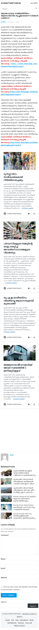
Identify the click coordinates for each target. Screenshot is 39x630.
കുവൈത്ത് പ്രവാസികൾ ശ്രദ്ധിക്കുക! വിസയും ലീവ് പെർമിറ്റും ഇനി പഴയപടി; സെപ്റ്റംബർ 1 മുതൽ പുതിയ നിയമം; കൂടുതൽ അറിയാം (24, 492)
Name (3, 559)
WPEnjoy (19, 616)
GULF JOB (28, 623)
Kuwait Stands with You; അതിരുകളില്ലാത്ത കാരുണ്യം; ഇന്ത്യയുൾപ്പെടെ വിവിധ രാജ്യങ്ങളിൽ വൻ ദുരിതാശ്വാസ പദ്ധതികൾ (25, 518)
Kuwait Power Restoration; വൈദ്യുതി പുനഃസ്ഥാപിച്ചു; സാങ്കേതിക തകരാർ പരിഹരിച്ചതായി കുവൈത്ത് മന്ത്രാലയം (24, 509)
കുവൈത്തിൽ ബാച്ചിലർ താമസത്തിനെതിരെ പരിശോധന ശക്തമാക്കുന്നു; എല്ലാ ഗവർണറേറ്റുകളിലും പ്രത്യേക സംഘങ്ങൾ (24, 475)
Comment (5, 535)
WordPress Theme (28, 614)
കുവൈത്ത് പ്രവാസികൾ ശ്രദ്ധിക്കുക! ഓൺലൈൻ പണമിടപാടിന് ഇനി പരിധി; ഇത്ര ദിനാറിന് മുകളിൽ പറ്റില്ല (25, 482)
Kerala (32, 620)
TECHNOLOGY (12, 623)
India (17, 620)
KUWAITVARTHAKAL (11, 3)
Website (4, 577)
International (24, 620)
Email (3, 568)
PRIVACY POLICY (19, 625)
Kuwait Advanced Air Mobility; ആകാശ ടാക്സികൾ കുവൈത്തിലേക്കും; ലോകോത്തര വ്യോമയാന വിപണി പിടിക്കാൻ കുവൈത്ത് (24, 500)
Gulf (12, 620)
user (12, 455)
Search (4, 602)
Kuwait (3, 22)
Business (21, 623)
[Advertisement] (19, 429)
